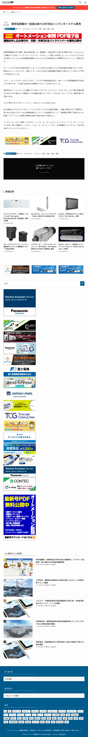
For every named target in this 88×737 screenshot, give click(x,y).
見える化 (35, 722)
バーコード (34, 29)
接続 (49, 718)
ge (5, 711)
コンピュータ (52, 711)
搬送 (54, 718)
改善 (59, 718)
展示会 (37, 718)
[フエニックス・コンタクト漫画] (20, 387)
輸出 (42, 722)
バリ (34, 715)
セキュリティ (72, 711)
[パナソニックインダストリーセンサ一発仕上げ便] (20, 353)
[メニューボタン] (85, 2)
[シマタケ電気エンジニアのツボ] (17, 144)
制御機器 (75, 715)
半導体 (25, 718)
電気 (66, 722)
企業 (68, 715)
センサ (80, 711)
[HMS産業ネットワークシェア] (20, 464)
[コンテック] (20, 489)
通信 (53, 29)
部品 (53, 722)
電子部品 (60, 722)
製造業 (28, 722)
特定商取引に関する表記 (61, 730)
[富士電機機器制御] (20, 376)
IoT (10, 711)
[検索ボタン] (80, 2)
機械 (65, 718)
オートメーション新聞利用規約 (18, 730)
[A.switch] (20, 410)
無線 (48, 29)
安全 (31, 718)
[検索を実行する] (82, 283)
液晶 (44, 29)
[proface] (44, 273)
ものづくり (16, 711)
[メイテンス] (17, 273)
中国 (62, 715)
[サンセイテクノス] (20, 442)
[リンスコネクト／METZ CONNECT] (44, 144)
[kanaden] (20, 453)
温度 (75, 718)
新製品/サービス (10, 29)
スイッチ (62, 711)
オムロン (35, 711)
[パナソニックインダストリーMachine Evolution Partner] (20, 476)
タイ (19, 29)
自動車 (21, 722)
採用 (40, 29)
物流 (5, 722)
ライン (40, 715)
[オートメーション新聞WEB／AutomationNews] (8, 2)
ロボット (48, 715)
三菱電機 (56, 715)
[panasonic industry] (20, 315)
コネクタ (43, 711)
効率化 (13, 718)
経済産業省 (13, 722)
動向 (19, 718)
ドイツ (28, 715)
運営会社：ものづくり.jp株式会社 (40, 730)
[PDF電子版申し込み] (43, 42)
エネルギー (26, 711)
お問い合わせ (75, 730)
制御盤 (6, 718)
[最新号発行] (20, 539)
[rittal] (20, 341)
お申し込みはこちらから (65, 7)
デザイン (12, 715)
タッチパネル (26, 29)
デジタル (21, 715)
